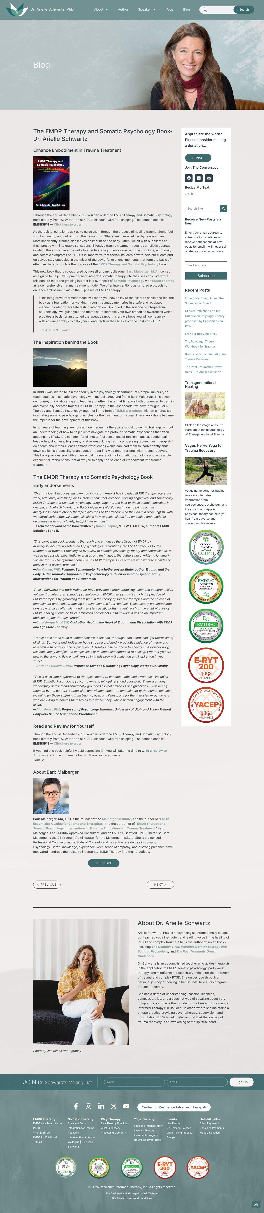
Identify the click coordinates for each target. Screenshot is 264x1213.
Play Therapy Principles (115, 1123)
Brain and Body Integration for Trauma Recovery (81, 1128)
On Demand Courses (179, 1127)
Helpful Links (210, 1119)
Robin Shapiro (106, 526)
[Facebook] (189, 178)
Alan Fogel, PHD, (48, 709)
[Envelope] (209, 178)
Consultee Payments (212, 1127)
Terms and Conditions (139, 1198)
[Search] (223, 208)
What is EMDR (41, 1132)
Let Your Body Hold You (201, 333)
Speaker (144, 9)
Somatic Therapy (80, 1119)
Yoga (169, 9)
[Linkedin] (199, 178)
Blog (186, 9)
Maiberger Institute (116, 819)
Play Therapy (111, 1119)
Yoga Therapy (144, 1119)
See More (103, 863)
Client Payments (209, 1123)
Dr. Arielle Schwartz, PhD (52, 9)
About (98, 9)
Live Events (173, 1123)
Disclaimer (118, 1198)
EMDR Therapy (44, 1119)
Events (172, 1119)
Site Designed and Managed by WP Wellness (132, 1193)
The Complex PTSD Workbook (174, 947)
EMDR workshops (129, 410)
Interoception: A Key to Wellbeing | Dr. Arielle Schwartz (81, 1142)
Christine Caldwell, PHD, (54, 666)
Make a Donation (210, 1132)
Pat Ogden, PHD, (48, 569)
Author (123, 9)
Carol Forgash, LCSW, (52, 622)
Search (244, 9)
